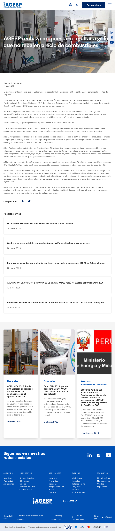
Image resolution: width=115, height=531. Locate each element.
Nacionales (12, 380)
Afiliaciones (9, 483)
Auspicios (8, 478)
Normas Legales (26, 478)
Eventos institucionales (78, 490)
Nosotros (53, 478)
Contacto (53, 492)
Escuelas (76, 480)
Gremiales (85, 380)
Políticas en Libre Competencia (27, 488)
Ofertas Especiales (102, 485)
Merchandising (103, 480)
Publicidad (8, 480)
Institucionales (88, 384)
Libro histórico (103, 478)
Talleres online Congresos (78, 485)
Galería (22, 483)
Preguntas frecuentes (53, 482)
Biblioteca (24, 480)
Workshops (77, 478)
